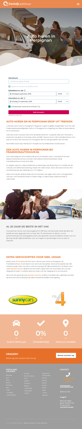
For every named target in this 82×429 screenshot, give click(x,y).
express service (16, 269)
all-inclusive (20, 261)
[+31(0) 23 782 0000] (68, 374)
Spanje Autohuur (30, 423)
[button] (78, 4)
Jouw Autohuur (42, 423)
